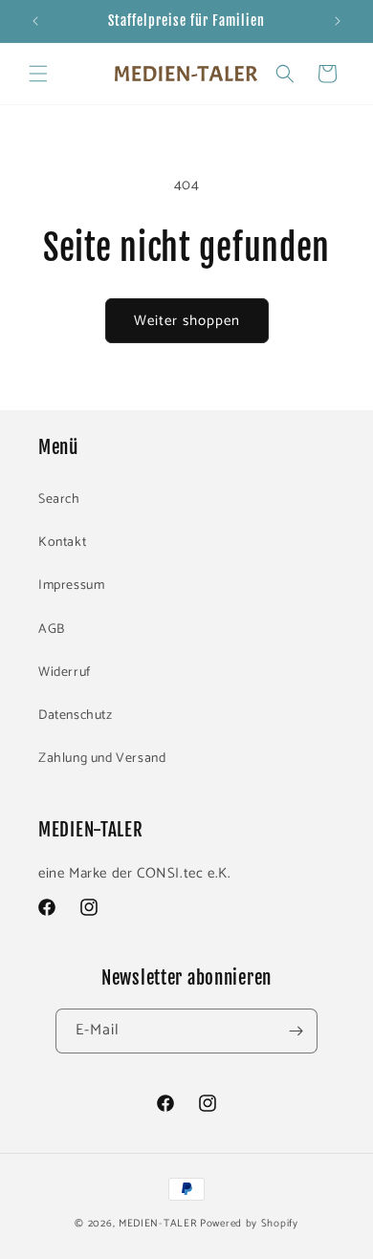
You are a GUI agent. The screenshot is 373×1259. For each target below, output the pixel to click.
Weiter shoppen (187, 321)
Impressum (71, 586)
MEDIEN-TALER (158, 1223)
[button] (38, 74)
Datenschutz (75, 716)
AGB (51, 629)
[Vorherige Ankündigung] (35, 21)
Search (59, 499)
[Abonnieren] (295, 1031)
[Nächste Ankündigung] (338, 21)
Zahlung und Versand (101, 759)
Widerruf (64, 673)
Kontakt (62, 543)
